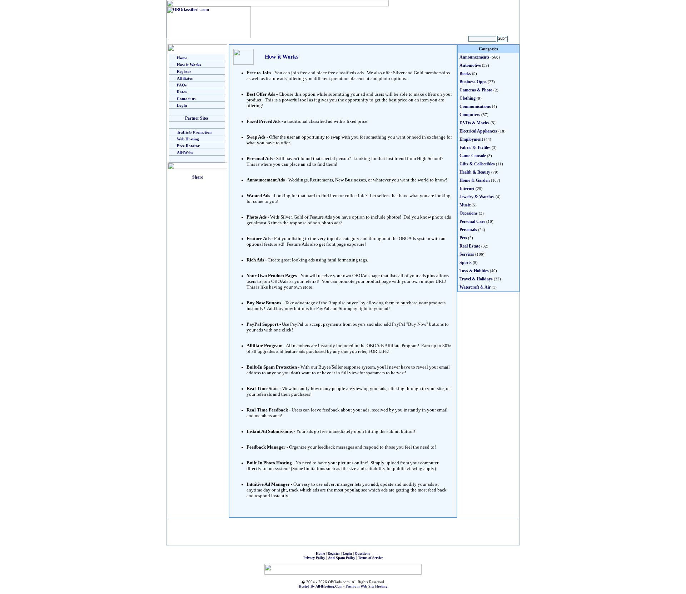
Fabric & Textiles (475, 147)
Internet (466, 188)
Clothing (467, 98)
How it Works (189, 65)
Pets (463, 237)
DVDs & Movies (474, 122)
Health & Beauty (474, 172)
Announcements (474, 57)
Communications (475, 106)
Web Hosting (188, 139)
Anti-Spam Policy (341, 558)
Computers (469, 114)
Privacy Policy (314, 558)
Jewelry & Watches (476, 196)
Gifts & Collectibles (477, 163)
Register (184, 71)
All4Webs (185, 152)
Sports (465, 262)
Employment (471, 139)
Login (182, 105)
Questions (362, 553)
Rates (182, 92)
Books (465, 73)
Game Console (472, 155)
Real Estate (469, 246)
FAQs (182, 85)
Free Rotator (188, 146)
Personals (468, 229)
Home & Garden (474, 180)
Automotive (470, 65)
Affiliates (185, 78)
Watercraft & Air (475, 287)
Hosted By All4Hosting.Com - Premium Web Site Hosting (343, 586)
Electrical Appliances (478, 131)
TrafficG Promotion (194, 132)
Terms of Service (370, 558)
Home (182, 58)
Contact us (186, 98)
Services (466, 254)
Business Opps (473, 81)
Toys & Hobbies (474, 270)
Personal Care (472, 221)
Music (465, 205)
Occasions (468, 213)
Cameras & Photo (475, 90)
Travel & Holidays (476, 278)
